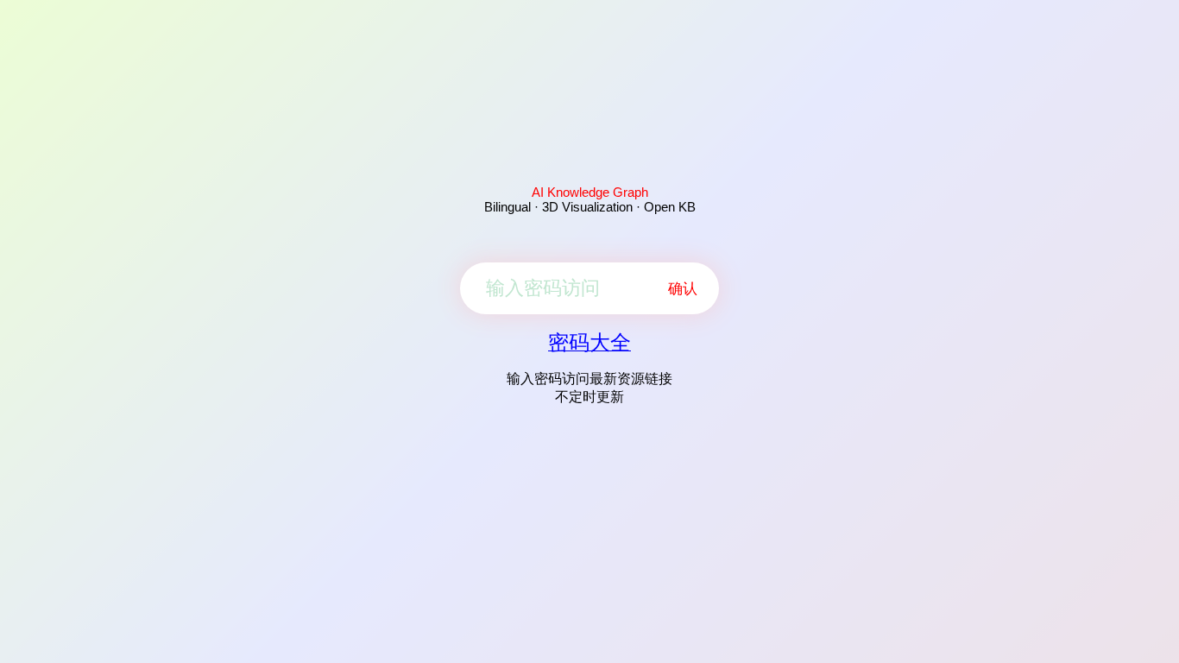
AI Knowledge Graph (590, 192)
